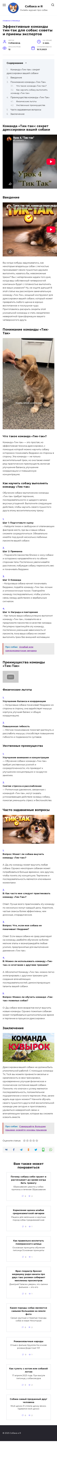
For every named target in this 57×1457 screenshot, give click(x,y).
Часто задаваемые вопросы (25, 109)
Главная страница (11, 21)
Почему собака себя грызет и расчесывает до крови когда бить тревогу (28, 1179)
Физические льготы (26, 101)
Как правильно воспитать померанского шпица (28, 1242)
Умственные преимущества (30, 105)
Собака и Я (34, 6)
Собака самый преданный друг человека (28, 1400)
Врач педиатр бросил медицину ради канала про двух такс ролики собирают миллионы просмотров (28, 1276)
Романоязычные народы (28, 1341)
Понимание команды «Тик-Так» (28, 82)
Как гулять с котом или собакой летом (28, 1370)
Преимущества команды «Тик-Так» (30, 97)
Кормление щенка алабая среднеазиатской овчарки (28, 1212)
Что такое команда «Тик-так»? (31, 86)
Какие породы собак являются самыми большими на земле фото (28, 1311)
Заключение (17, 114)
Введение (16, 77)
